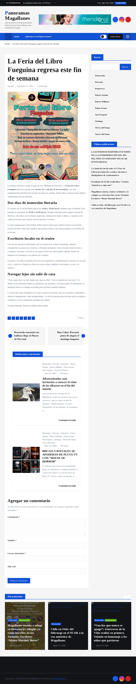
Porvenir (11, 86)
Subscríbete (115, 36)
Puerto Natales (101, 95)
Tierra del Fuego (60, 370)
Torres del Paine (48, 443)
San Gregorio (47, 370)
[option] (25, 626)
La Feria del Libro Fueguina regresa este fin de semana (36, 44)
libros (81, 318)
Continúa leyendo (68, 420)
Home (7, 44)
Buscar (97, 57)
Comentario (14, 517)
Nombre (12, 540)
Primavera (65, 364)
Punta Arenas (69, 367)
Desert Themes (58, 678)
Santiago (57, 440)
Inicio (16, 36)
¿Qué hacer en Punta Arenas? (38, 36)
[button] (125, 597)
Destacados (46, 364)
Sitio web (12, 566)
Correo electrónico (17, 553)
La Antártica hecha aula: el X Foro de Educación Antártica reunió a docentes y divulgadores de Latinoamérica (109, 171)
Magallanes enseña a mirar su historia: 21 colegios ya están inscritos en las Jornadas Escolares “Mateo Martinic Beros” (110, 195)
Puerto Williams (56, 367)
